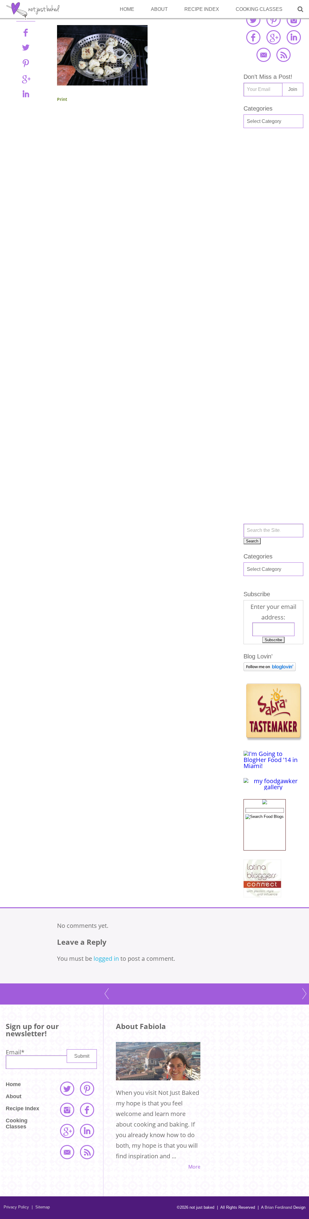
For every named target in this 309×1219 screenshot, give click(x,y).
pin (25, 63)
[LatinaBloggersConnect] (262, 895)
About (159, 9)
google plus (273, 37)
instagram (293, 19)
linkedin (25, 94)
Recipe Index (201, 9)
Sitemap (41, 1207)
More (194, 1166)
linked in (293, 37)
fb (25, 32)
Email (15, 1052)
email (263, 54)
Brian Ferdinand (278, 1207)
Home (127, 9)
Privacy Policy (16, 1207)
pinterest (273, 19)
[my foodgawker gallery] (274, 787)
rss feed (283, 54)
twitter (253, 19)
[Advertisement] (274, 233)
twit (25, 47)
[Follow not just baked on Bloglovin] (270, 669)
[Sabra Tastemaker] (274, 739)
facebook (253, 37)
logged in (106, 958)
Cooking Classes (259, 9)
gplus (25, 78)
